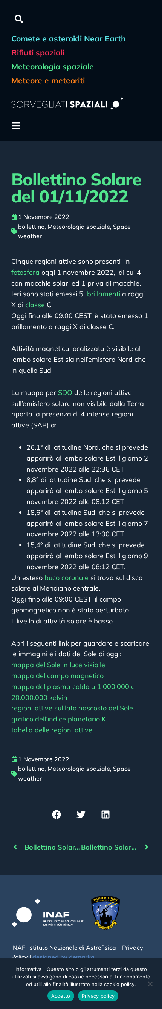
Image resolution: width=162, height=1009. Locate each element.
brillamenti (103, 293)
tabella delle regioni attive (51, 730)
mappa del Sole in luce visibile (58, 664)
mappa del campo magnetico (57, 675)
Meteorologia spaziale (78, 226)
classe (35, 304)
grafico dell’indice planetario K (58, 719)
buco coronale (66, 577)
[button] (18, 18)
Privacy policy (98, 996)
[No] (150, 983)
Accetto (60, 996)
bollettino (31, 226)
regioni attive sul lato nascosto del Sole (72, 708)
